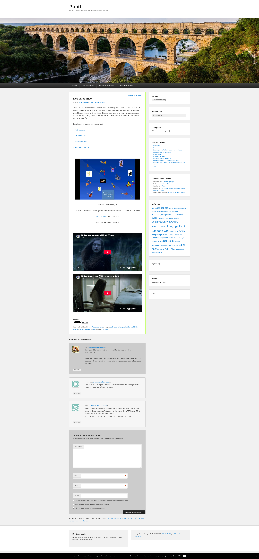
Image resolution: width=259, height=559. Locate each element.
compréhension (168, 214)
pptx (80, 329)
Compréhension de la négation (162, 152)
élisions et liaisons (158, 167)
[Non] (256, 556)
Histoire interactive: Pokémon (162, 158)
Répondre (76, 369)
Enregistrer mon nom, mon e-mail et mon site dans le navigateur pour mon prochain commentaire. (102, 500)
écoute (153, 252)
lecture (182, 231)
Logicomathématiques (173, 235)
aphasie (183, 208)
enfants (156, 221)
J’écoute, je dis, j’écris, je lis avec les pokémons (167, 150)
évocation (159, 252)
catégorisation (114, 327)
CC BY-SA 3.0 (166, 534)
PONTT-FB (156, 264)
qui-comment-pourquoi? (168, 181)
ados (157, 208)
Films (163, 186)
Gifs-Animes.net (80, 136)
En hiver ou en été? (159, 156)
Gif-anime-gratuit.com (82, 147)
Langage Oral (123, 327)
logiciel (161, 235)
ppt (183, 245)
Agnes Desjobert (175, 208)
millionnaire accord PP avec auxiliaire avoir (165, 160)
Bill (92, 102)
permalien (106, 329)
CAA (169, 211)
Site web (76, 495)
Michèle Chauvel (175, 237)
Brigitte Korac (163, 211)
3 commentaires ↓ (100, 102)
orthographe (156, 245)
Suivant (139, 95)
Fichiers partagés (97, 327)
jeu (166, 226)
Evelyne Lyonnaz (169, 221)
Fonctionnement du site (106, 85)
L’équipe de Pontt (88, 85)
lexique (130, 327)
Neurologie (169, 241)
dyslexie (156, 218)
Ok (184, 556)
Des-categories (101, 216)
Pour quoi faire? (157, 154)
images (163, 226)
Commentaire (78, 446)
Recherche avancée (126, 85)
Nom (75, 475)
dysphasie (176, 218)
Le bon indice (157, 148)
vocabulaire (180, 249)
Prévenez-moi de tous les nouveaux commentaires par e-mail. (92, 504)
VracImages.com (81, 142)
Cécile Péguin (179, 214)
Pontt (75, 6)
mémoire (160, 241)
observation (178, 241)
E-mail (76, 485)
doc (185, 214)
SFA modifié (156, 146)
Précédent (130, 95)
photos (169, 245)
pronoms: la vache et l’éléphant (176, 192)
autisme (154, 211)
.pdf (153, 208)
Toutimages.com (80, 130)
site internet (161, 249)
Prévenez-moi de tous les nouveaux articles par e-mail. (90, 508)
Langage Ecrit (176, 226)
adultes (164, 208)
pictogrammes (176, 245)
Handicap (156, 226)
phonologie (164, 245)
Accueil (74, 85)
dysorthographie (166, 218)
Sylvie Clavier (86, 329)
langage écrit (174, 231)
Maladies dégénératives (161, 238)
